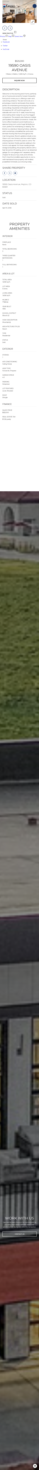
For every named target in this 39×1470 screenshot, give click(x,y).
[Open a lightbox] (33, 22)
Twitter (5, 46)
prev (4, 28)
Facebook (6, 42)
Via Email (6, 49)
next (10, 28)
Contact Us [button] (19, 1234)
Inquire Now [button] (19, 80)
